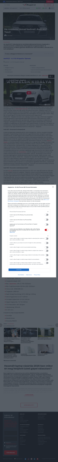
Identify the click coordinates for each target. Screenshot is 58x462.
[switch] (46, 215)
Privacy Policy (37, 274)
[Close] (53, 187)
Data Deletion (21, 274)
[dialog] (29, 231)
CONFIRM (18, 269)
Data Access (29, 274)
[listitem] (29, 211)
